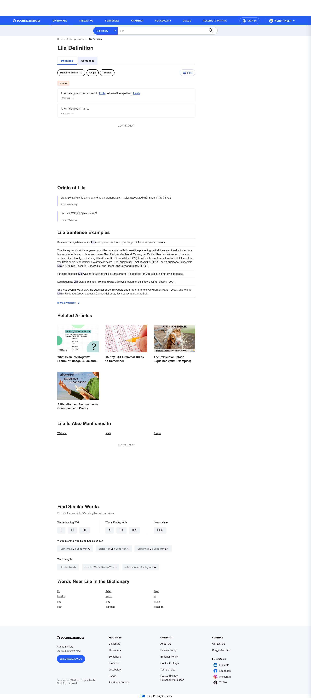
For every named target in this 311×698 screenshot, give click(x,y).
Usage (112, 676)
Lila (160, 530)
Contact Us (218, 643)
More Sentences (66, 302)
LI (72, 530)
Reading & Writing (119, 682)
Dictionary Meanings (76, 39)
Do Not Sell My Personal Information (172, 678)
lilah (59, 607)
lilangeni (110, 607)
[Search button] (212, 30)
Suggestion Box (221, 650)
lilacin (157, 601)
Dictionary (102, 31)
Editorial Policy (169, 656)
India (102, 93)
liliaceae (158, 607)
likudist (61, 596)
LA (121, 530)
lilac (107, 601)
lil (155, 596)
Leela (136, 93)
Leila (75, 197)
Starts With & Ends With (75, 548)
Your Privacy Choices (159, 696)
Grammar (114, 663)
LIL (84, 530)
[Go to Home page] (26, 20)
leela (108, 433)
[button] (249, 20)
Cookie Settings (169, 663)
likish (108, 591)
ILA (134, 530)
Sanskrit (65, 213)
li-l (58, 591)
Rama (157, 433)
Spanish (153, 197)
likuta (108, 596)
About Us (165, 643)
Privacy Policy (168, 650)
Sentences (87, 60)
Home (60, 39)
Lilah (84, 197)
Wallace (62, 433)
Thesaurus (115, 650)
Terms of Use (167, 669)
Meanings (67, 60)
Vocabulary (115, 669)
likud (156, 591)
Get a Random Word (71, 658)
